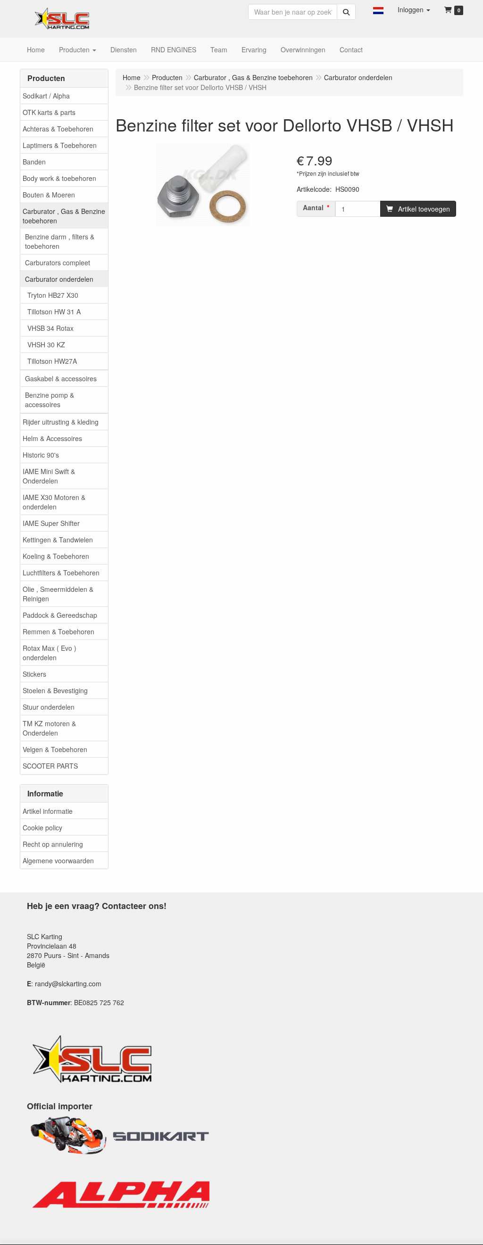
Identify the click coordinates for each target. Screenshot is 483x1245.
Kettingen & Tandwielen (58, 539)
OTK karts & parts (49, 112)
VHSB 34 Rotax (50, 328)
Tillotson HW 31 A (54, 311)
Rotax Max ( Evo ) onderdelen (49, 652)
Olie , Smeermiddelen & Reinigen (58, 593)
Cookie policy (42, 827)
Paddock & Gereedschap (60, 615)
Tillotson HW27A (52, 361)
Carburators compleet (57, 262)
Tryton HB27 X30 (52, 295)
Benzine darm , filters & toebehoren (59, 241)
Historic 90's (41, 454)
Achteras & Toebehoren (58, 128)
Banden (34, 161)
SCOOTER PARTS (50, 765)
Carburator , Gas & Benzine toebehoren (64, 215)
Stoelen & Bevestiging (55, 690)
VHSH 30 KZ (46, 344)
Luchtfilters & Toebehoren (61, 572)
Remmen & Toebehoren (58, 631)
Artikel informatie (48, 811)
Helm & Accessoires (52, 438)
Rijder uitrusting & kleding (61, 421)
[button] (378, 9)
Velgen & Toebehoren (55, 749)
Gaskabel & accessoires (61, 378)
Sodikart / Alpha (46, 95)
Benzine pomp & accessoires (49, 399)
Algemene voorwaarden (58, 860)
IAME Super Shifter (51, 523)
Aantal (313, 207)
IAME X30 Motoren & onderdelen (54, 501)
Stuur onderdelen (49, 707)
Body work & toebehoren (59, 178)
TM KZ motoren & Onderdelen (49, 728)
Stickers (34, 674)
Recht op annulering (53, 844)
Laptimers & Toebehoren (60, 145)
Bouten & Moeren (49, 194)
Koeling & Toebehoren (56, 556)
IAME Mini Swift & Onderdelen (49, 476)
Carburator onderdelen (59, 279)
